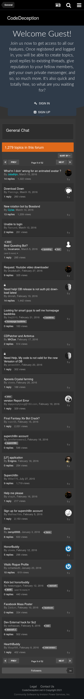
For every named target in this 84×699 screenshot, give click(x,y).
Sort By (64, 155)
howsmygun (14, 585)
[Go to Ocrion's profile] (68, 190)
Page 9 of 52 (37, 162)
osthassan (14, 625)
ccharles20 (14, 568)
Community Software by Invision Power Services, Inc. (42, 694)
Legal (33, 686)
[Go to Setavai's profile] (68, 513)
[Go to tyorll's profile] (68, 548)
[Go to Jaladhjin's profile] (68, 173)
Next (61, 162)
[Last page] (70, 162)
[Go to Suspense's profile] (68, 287)
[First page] (5, 162)
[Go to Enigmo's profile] (68, 459)
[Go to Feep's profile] (68, 399)
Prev (13, 162)
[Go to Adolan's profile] (68, 244)
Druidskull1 (14, 270)
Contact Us (47, 686)
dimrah (11, 296)
